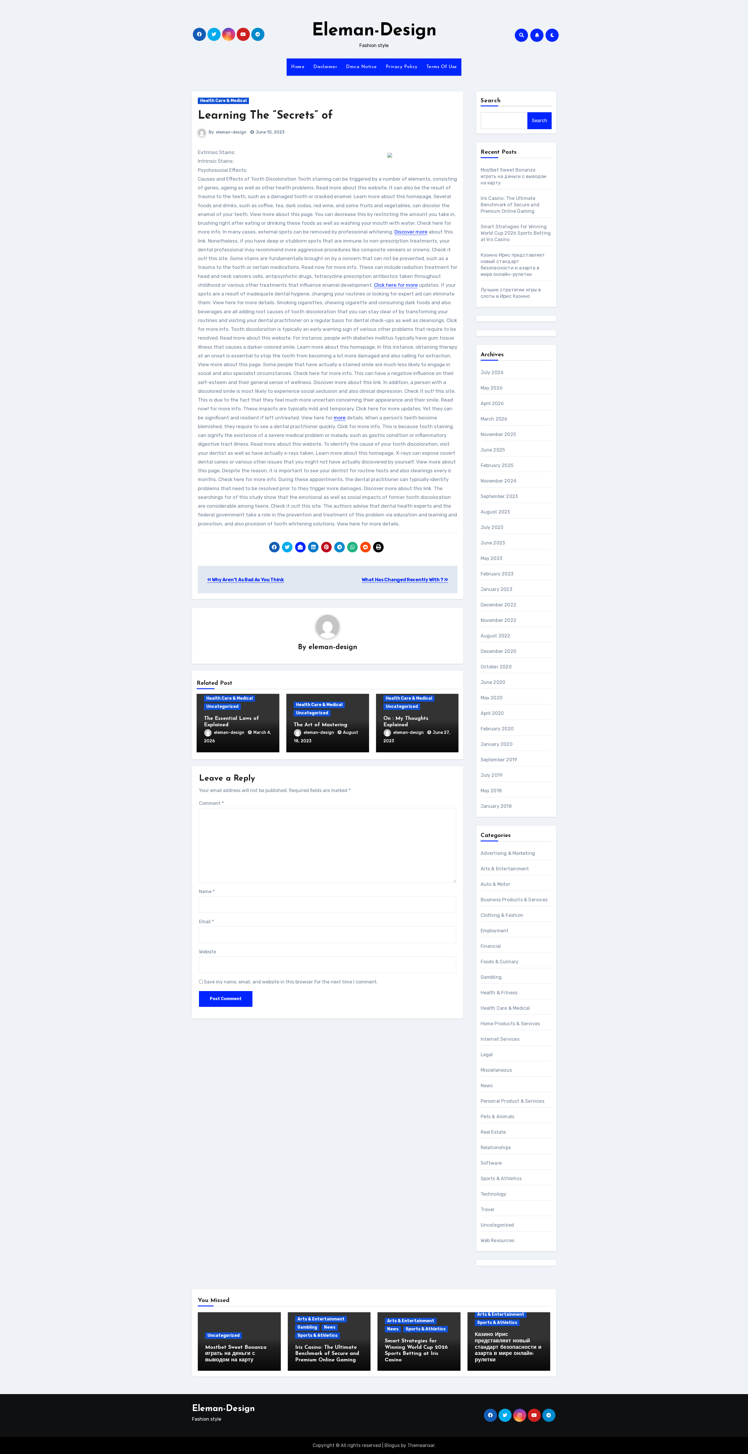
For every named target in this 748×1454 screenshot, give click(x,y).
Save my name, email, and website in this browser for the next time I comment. (291, 982)
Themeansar (420, 1445)
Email (206, 921)
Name (207, 891)
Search (491, 101)
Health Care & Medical (223, 100)
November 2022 (499, 620)
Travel (487, 1209)
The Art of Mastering (320, 725)
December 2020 (499, 651)
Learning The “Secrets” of (265, 116)
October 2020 (496, 667)
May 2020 (492, 698)
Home (297, 67)
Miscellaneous (496, 1070)
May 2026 (492, 388)
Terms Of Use (441, 67)
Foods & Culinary (500, 961)
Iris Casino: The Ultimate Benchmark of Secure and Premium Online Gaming (510, 205)
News (487, 1085)
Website (207, 952)
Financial (491, 946)
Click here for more (396, 285)
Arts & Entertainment (505, 869)
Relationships (496, 1147)
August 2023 (495, 512)
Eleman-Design (374, 31)
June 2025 (493, 450)
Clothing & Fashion (502, 915)
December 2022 (499, 605)
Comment (211, 803)
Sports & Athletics (501, 1178)
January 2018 (496, 806)
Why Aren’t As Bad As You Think (247, 579)
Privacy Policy (402, 67)
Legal (487, 1054)
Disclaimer (325, 67)
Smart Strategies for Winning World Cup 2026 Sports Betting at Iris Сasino (516, 233)
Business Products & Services (514, 900)
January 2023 (496, 589)
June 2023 (493, 543)
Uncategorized (222, 706)
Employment (495, 930)
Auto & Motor (495, 884)
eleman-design (231, 132)
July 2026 (492, 372)
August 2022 (495, 636)
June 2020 (493, 682)
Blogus (392, 1445)
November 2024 (499, 481)
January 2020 (496, 744)
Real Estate (493, 1132)
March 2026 (494, 419)
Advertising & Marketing (508, 853)
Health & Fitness (499, 992)
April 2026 (492, 403)
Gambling (491, 977)
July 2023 (492, 527)
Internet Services (500, 1039)
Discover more (410, 232)
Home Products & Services (510, 1023)
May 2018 (491, 790)
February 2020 (497, 729)
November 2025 (498, 434)
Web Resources (498, 1240)
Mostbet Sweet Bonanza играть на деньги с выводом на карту (514, 176)
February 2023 (497, 574)
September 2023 (499, 496)
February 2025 (497, 465)
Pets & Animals (498, 1116)
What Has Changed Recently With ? (403, 579)
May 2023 (492, 558)
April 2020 (492, 713)
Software (491, 1163)
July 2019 (492, 775)
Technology (494, 1194)
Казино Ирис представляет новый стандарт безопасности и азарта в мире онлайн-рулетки (508, 1347)
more (340, 418)
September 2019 (499, 760)
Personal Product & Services (512, 1101)
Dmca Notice (361, 67)
